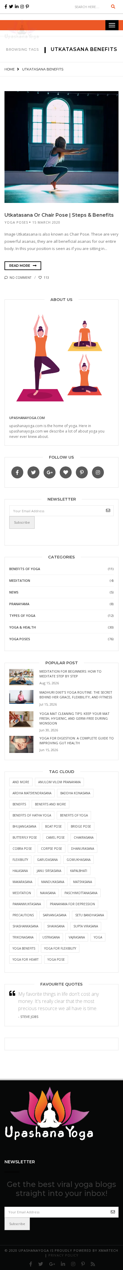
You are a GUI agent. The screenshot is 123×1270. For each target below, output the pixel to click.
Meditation (19, 580)
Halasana (20, 871)
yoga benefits (24, 948)
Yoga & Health (22, 627)
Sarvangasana (54, 915)
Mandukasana (52, 882)
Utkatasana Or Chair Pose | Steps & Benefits (59, 215)
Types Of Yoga (22, 615)
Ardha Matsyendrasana (32, 793)
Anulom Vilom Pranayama (59, 782)
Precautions (23, 915)
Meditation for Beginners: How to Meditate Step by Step (70, 673)
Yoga (98, 937)
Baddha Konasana (75, 793)
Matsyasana (82, 882)
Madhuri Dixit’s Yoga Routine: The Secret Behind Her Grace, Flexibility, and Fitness (75, 694)
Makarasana (22, 882)
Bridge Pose (81, 826)
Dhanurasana (82, 848)
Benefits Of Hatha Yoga (32, 815)
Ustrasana (51, 937)
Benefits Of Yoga (24, 569)
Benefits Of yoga (74, 815)
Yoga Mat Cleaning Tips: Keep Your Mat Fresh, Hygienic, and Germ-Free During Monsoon (74, 718)
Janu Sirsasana (49, 871)
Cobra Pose (22, 848)
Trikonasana (23, 937)
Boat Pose (53, 826)
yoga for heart (26, 959)
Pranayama (19, 604)
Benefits (19, 804)
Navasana (48, 893)
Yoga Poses (16, 222)
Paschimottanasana (80, 893)
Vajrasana (77, 937)
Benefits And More (50, 804)
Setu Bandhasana (89, 915)
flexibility (20, 860)
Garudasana (47, 860)
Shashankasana (25, 926)
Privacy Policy (63, 1255)
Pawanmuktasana (27, 904)
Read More (20, 265)
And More (21, 782)
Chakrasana (83, 837)
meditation (22, 893)
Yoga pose (56, 959)
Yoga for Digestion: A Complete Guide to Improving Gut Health (76, 740)
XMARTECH (108, 1250)
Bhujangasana (24, 826)
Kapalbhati (78, 871)
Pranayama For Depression (72, 904)
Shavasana (55, 926)
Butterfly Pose (25, 837)
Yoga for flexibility (60, 948)
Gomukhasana (78, 860)
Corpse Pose (51, 848)
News (14, 592)
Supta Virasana (85, 926)
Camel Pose (55, 837)
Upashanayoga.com (27, 417)
